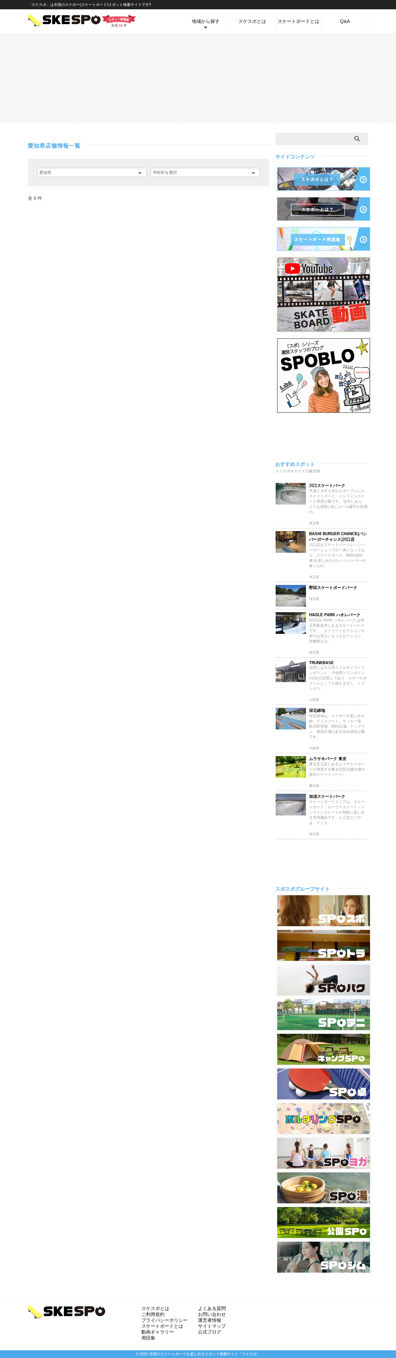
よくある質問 (212, 1308)
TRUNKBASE (321, 662)
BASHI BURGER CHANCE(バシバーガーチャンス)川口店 (338, 536)
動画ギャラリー (157, 1331)
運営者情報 (209, 1320)
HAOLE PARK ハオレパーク (334, 614)
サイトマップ (212, 1326)
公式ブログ (209, 1331)
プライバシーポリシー (164, 1320)
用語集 (148, 1337)
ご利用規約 (153, 1314)
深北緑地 (317, 710)
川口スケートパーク (327, 485)
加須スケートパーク (327, 796)
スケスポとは (252, 21)
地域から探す (206, 21)
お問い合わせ (212, 1314)
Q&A (345, 21)
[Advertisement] (198, 77)
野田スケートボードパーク (333, 587)
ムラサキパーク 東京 (327, 758)
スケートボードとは (298, 21)
